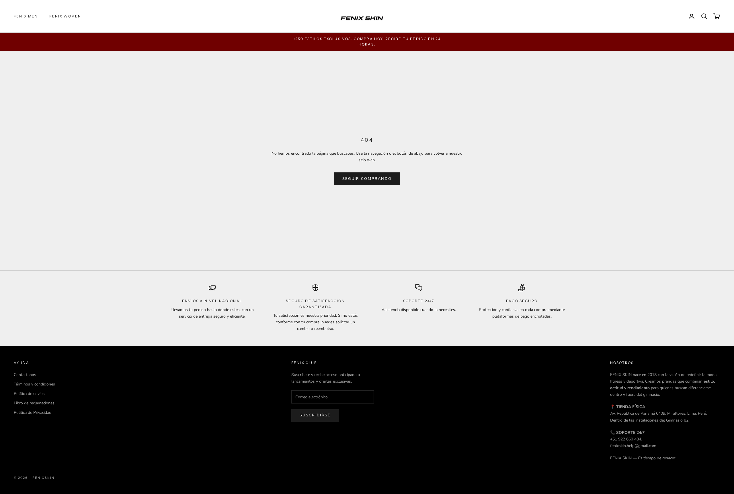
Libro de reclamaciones (34, 403)
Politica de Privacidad (32, 412)
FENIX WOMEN (65, 16)
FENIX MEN (26, 16)
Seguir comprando (367, 178)
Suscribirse (315, 415)
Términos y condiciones (34, 384)
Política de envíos (29, 393)
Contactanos (25, 374)
